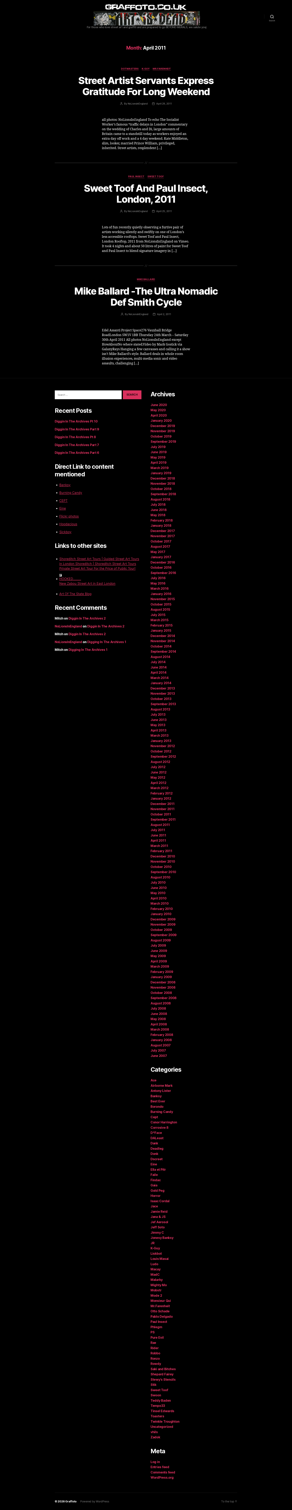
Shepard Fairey (162, 1374)
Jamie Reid (159, 1211)
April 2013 (158, 730)
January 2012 (161, 798)
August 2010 (160, 877)
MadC (155, 1274)
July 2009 (158, 945)
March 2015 (159, 620)
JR (152, 1243)
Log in (155, 1462)
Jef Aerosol (159, 1222)
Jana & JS (158, 1217)
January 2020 (161, 420)
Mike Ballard (146, 279)
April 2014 (158, 672)
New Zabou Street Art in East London (87, 583)
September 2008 (164, 998)
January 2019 (161, 473)
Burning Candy (70, 493)
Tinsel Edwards (162, 1411)
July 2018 (158, 504)
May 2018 (158, 515)
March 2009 (160, 966)
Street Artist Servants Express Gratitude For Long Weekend (146, 86)
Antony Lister (161, 1091)
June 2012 (159, 772)
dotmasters (130, 68)
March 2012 (159, 788)
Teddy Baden (161, 1400)
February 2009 (162, 972)
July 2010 (158, 882)
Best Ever (158, 1101)
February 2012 (162, 793)
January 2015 (161, 630)
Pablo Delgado (162, 1316)
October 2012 (161, 751)
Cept (154, 1117)
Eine (62, 508)
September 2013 (163, 704)
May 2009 (158, 956)
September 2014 (163, 651)
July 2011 (158, 830)
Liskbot (156, 1253)
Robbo (155, 1353)
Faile (154, 1175)
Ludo (154, 1264)
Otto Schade (160, 1311)
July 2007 (158, 1050)
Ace (153, 1080)
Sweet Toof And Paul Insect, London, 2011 (146, 193)
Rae (153, 1343)
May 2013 (158, 725)
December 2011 (163, 804)
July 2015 (158, 615)
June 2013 (159, 720)
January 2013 (161, 741)
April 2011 (158, 840)
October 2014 (161, 646)
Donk (154, 1154)
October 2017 (161, 541)
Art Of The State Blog (75, 594)
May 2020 (158, 410)
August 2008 (161, 1003)
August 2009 (161, 940)
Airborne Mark (162, 1086)
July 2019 (158, 447)
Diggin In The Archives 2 (87, 618)
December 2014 (163, 636)
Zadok (155, 1437)
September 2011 (163, 819)
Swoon (156, 1395)
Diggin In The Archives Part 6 (77, 453)
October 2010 (161, 867)
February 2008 (162, 1035)
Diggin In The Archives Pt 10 (76, 421)
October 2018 (161, 489)
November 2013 (163, 693)
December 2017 (163, 531)
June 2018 (159, 510)
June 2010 (159, 888)
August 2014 (160, 657)
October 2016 (161, 567)
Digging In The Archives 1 (106, 642)
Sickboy (65, 532)
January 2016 (161, 594)
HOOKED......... (70, 579)
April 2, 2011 (164, 314)
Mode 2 (156, 1295)
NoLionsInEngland (138, 103)
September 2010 (163, 872)
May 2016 (158, 583)
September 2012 (163, 756)
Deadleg (157, 1148)
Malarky (157, 1280)
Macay (156, 1269)
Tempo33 (158, 1406)
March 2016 (160, 588)
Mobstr (156, 1290)
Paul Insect (136, 176)
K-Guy (146, 68)
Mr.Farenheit (162, 68)
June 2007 (159, 1056)
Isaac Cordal (160, 1201)
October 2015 (161, 604)
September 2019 (163, 441)
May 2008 (158, 1019)
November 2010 (163, 861)
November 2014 (163, 641)
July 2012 (158, 767)
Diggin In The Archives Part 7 (77, 445)
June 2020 (159, 405)
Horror (155, 1196)
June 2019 (159, 452)
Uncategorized (162, 1427)
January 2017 (161, 557)
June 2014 (159, 667)
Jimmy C (157, 1232)
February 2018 (162, 520)
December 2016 (163, 562)
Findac (156, 1180)
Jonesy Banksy (162, 1238)
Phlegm (156, 1327)
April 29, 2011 (164, 103)
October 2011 (161, 814)
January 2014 (161, 683)
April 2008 (159, 1024)
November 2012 (163, 746)
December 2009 (163, 919)
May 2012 (158, 777)
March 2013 (159, 735)
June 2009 (159, 951)
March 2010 (160, 903)
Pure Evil (157, 1337)
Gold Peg (158, 1190)
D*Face (156, 1133)
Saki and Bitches (163, 1369)
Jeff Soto (158, 1227)
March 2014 (160, 678)
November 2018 (163, 483)
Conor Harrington (164, 1122)
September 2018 (163, 494)
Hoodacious (68, 524)
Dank (154, 1143)
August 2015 (160, 609)
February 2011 (161, 851)
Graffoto (70, 1501)
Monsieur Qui (161, 1301)
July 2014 (158, 662)
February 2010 (162, 909)
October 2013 (161, 699)
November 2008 (163, 987)
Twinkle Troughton (165, 1421)
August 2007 (161, 1045)
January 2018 (161, 525)
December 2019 (163, 426)
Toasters (157, 1416)
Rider (155, 1348)
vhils (154, 1432)
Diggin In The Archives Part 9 (77, 429)
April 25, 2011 (164, 211)
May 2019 (158, 457)
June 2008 (159, 1014)
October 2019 (161, 436)
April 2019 (158, 462)
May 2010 (158, 893)
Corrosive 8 (160, 1127)
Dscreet (157, 1159)
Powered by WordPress (94, 1501)
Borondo (157, 1106)
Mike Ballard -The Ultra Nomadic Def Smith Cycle (146, 296)
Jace (154, 1206)
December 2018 (163, 478)
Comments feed (163, 1472)
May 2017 (158, 552)
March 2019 (160, 468)
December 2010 (163, 856)
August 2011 (160, 825)
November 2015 (163, 599)
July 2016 (158, 578)
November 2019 (163, 431)
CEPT (63, 501)
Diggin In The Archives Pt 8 (75, 437)
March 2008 (160, 1029)
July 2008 (158, 1008)
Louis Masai (160, 1259)
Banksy (65, 485)
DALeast (157, 1138)
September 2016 (163, 573)
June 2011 (158, 835)
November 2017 (163, 536)
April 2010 (158, 898)
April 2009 (159, 961)
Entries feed (160, 1467)
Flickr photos (69, 516)
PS (153, 1332)
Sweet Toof (156, 176)
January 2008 (161, 1040)
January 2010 (161, 914)
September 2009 (164, 935)
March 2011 (159, 846)
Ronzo (155, 1358)
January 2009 (161, 977)
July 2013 (158, 714)
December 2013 (163, 688)
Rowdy (156, 1364)
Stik (153, 1385)
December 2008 (163, 982)
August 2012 (160, 762)
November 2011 (163, 809)
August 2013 (160, 709)
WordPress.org (162, 1477)
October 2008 (161, 993)
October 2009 (161, 930)
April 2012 (158, 783)
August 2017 (160, 546)
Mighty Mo (159, 1285)
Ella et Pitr (158, 1169)
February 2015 (162, 625)
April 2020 (159, 415)
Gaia (154, 1185)
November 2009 (163, 924)
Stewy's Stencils (163, 1379)
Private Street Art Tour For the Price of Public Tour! (97, 568)
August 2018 (160, 499)
